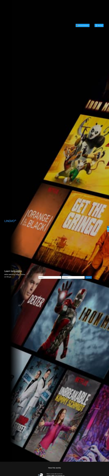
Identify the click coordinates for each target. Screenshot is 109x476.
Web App (100, 25)
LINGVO (10, 220)
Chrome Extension (83, 25)
